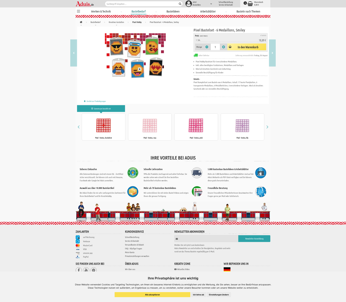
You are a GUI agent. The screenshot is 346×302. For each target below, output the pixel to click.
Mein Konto (129, 252)
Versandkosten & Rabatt (134, 244)
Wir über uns (130, 269)
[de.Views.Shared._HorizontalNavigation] (81, 22)
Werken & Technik (101, 11)
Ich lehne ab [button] (198, 294)
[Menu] (78, 11)
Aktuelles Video (183, 269)
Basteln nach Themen (248, 11)
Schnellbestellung (226, 2)
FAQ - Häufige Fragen (133, 248)
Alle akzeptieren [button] (152, 294)
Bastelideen (173, 11)
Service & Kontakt (226, 4)
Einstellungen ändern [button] (219, 294)
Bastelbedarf (139, 11)
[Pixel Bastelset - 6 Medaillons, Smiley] (135, 57)
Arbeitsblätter (208, 11)
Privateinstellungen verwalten (137, 256)
